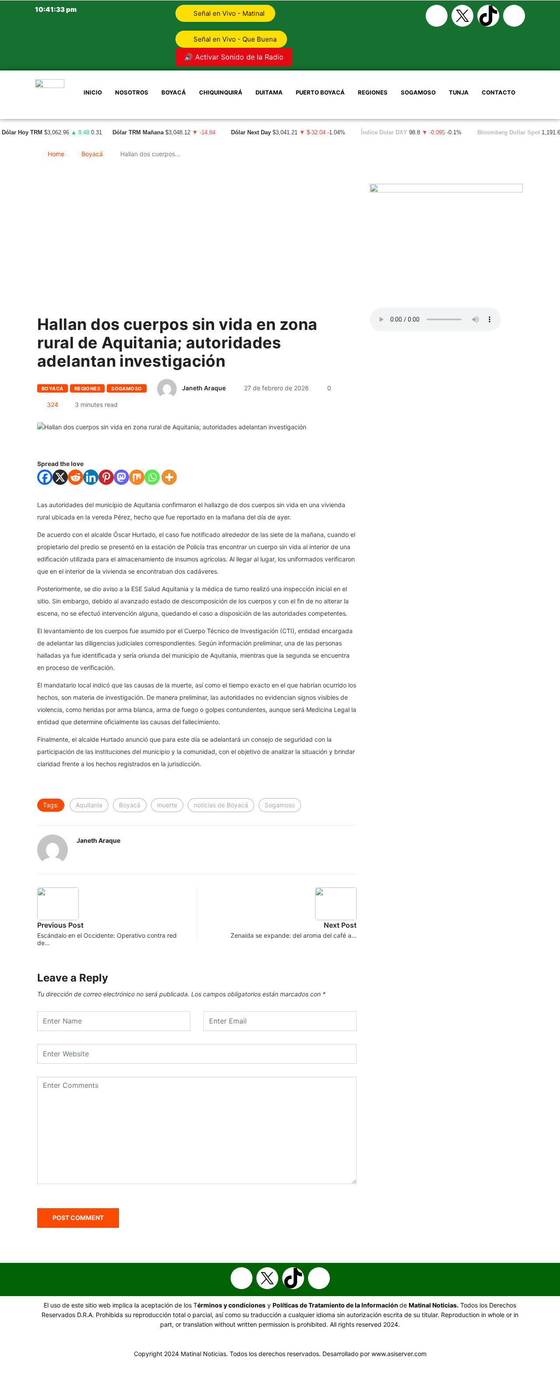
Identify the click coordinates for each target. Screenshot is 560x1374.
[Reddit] (75, 477)
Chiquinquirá (220, 92)
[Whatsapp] (514, 16)
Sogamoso (418, 92)
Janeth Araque (204, 388)
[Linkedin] (90, 477)
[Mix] (136, 477)
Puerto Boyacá (320, 92)
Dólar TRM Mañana (138, 133)
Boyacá (173, 92)
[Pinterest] (106, 477)
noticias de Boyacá (221, 805)
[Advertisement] (197, 258)
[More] (169, 477)
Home (56, 154)
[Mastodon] (121, 477)
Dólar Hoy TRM (22, 133)
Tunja (459, 92)
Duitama (269, 92)
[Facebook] (437, 16)
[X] (60, 477)
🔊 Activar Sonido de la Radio (234, 57)
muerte (167, 805)
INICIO (93, 92)
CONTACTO (498, 92)
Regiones (373, 92)
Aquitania (89, 805)
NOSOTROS (131, 92)
